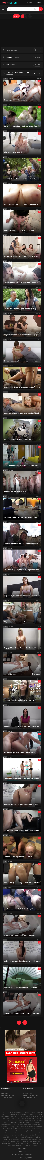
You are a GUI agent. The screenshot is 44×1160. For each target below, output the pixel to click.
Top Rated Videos (7, 1097)
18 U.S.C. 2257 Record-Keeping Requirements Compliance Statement (22, 1154)
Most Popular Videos (8, 1095)
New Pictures (27, 1093)
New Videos (5, 1093)
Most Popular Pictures (30, 1095)
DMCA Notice (22, 1148)
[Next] (24, 1022)
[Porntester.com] (9, 2)
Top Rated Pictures (29, 1097)
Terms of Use (22, 1151)
